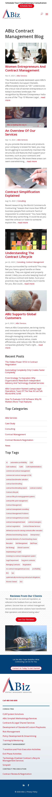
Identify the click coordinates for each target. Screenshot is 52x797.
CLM (31, 462)
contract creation (36, 488)
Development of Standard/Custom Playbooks (24, 727)
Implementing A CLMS (13, 552)
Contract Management (35, 262)
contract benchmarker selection (17, 479)
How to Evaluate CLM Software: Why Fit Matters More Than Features (23, 400)
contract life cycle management (16, 501)
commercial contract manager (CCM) (18, 475)
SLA (13, 573)
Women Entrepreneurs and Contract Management (25, 68)
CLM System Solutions (13, 714)
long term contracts (28, 560)
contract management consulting (17, 509)
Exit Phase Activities (12, 754)
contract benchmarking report (16, 488)
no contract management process (17, 569)
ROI (7, 573)
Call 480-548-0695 (10, 700)
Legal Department (12, 560)
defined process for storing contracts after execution (24, 530)
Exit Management (21, 543)
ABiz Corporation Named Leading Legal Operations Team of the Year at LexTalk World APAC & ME (24, 391)
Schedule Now (26, 6)
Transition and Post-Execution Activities (22, 749)
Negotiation (27, 565)
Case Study (10, 423)
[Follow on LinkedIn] (24, 785)
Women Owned (11, 582)
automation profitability (19, 462)
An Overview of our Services (20, 132)
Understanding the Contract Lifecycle (19, 255)
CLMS (21, 467)
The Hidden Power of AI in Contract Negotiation (21, 363)
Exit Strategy (10, 548)
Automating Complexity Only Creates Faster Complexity (25, 371)
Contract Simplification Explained (22, 194)
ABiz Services (22, 76)
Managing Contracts (13, 565)
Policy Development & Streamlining (19, 736)
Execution (9, 543)
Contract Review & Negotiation (19, 440)
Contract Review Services (31, 526)
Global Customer (23, 548)
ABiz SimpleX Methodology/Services (20, 718)
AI (6, 462)
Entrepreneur (35, 535)
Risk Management (11, 731)
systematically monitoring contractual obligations (23, 577)
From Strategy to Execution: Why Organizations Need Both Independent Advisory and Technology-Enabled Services (24, 380)
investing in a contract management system (21, 556)
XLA (21, 582)
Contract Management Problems (17, 513)
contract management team (15, 522)
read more (32, 161)
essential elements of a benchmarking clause (21, 539)
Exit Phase (33, 543)
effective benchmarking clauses (17, 535)
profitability (36, 569)
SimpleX (7, 765)
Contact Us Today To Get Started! (26, 668)
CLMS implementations (33, 467)
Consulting (21, 201)
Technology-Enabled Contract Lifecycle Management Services (21, 759)
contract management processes (17, 518)
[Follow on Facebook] (28, 785)
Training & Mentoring (13, 740)
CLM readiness (11, 467)
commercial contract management (18, 471)
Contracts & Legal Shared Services (19, 723)
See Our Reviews (26, 619)
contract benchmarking (14, 484)
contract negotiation (13, 526)
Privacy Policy (32, 792)
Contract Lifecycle (12, 492)
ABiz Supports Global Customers (20, 316)
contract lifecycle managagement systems (20, 497)
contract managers (34, 522)
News (7, 445)
